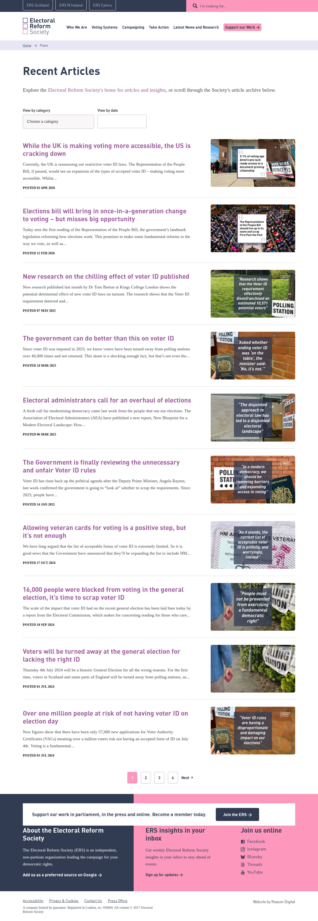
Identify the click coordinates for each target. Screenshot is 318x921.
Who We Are (77, 27)
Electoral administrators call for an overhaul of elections (107, 400)
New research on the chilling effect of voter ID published (106, 276)
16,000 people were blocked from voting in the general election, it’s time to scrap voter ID (103, 593)
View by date (108, 110)
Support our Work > (242, 27)
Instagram (256, 848)
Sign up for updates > (164, 874)
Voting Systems (105, 27)
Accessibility (33, 900)
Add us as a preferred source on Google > (62, 874)
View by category (36, 110)
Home (27, 45)
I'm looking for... (213, 6)
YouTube (255, 871)
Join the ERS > (237, 814)
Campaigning (133, 27)
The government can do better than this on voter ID (98, 338)
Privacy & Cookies (63, 900)
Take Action (159, 27)
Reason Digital (283, 901)
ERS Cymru (102, 5)
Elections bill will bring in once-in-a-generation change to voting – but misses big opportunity (104, 215)
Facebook (256, 841)
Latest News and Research (196, 27)
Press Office (117, 900)
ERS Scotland (38, 5)
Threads (254, 864)
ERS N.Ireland (71, 5)
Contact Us (93, 900)
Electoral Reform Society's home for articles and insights (107, 90)
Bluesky (254, 856)
